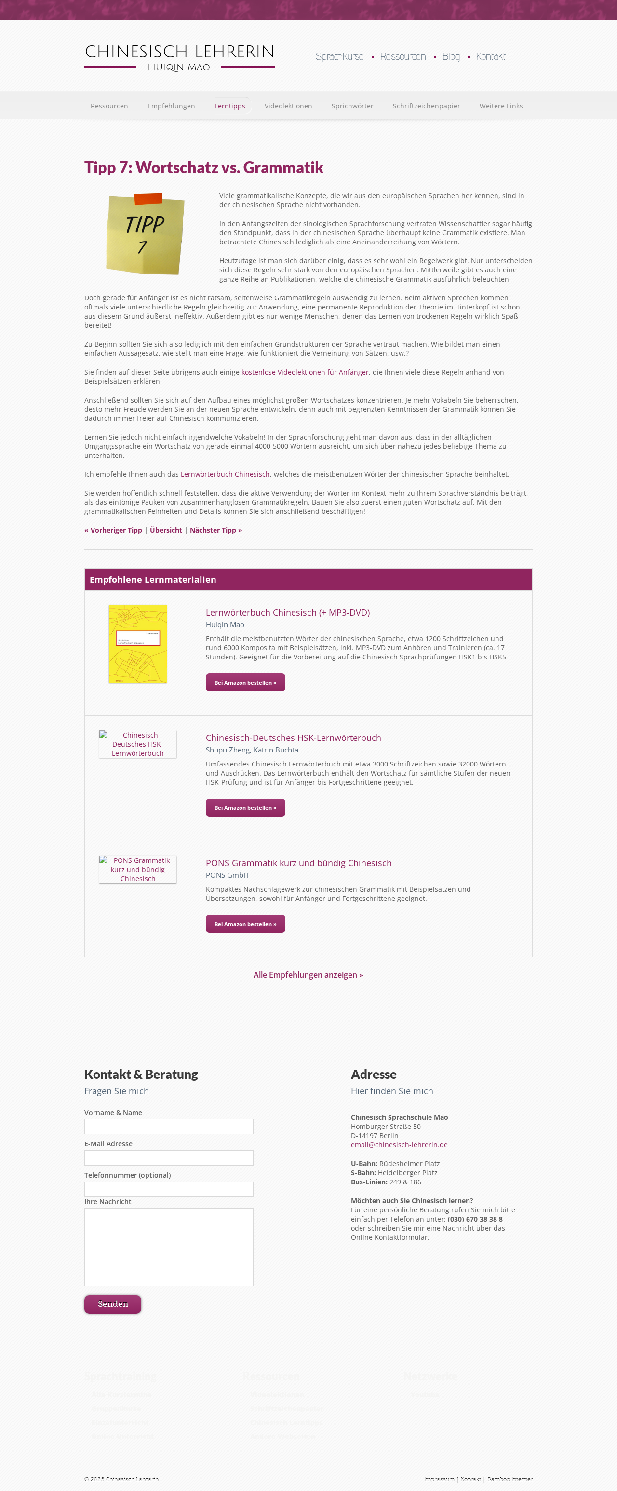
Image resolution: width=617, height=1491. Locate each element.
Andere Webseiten (282, 1436)
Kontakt (491, 56)
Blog (451, 56)
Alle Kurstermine (122, 1394)
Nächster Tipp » (216, 530)
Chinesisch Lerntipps (286, 1422)
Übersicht (166, 530)
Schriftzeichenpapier (426, 105)
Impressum (439, 1480)
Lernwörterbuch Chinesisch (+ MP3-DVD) (288, 612)
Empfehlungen (171, 105)
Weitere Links (501, 105)
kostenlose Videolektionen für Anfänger (305, 371)
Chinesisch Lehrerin (132, 1480)
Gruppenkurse (116, 1408)
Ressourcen (403, 56)
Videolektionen (288, 105)
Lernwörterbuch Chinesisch (225, 474)
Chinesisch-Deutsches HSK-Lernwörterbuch (293, 737)
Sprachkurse (340, 56)
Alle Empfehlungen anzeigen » (308, 974)
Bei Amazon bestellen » (246, 682)
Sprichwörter (353, 105)
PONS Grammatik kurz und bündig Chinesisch (299, 863)
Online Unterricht (123, 1436)
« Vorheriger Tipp (113, 530)
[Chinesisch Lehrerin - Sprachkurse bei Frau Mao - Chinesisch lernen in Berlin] (179, 69)
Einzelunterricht (120, 1422)
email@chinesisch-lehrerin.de (399, 1144)
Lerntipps (230, 105)
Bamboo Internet (510, 1480)
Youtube (425, 1394)
